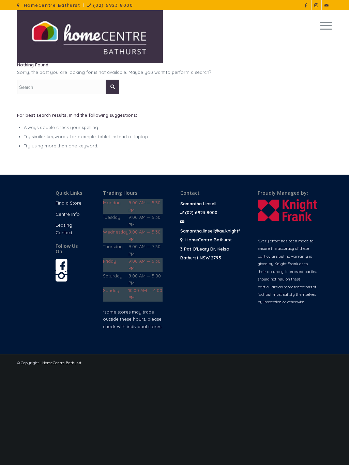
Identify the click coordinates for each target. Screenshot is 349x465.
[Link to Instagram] (316, 5)
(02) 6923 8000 (112, 5)
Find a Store (68, 203)
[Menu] (324, 25)
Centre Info (68, 214)
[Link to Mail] (327, 5)
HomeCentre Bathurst (50, 5)
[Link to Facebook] (306, 5)
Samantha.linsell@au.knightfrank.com (220, 231)
